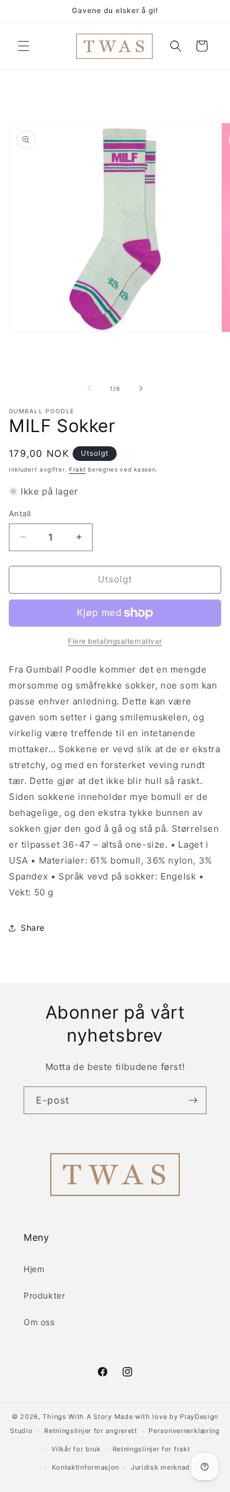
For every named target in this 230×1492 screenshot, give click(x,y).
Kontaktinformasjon (86, 1467)
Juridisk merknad (160, 1467)
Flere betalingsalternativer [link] (115, 641)
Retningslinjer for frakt (151, 1449)
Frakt (77, 469)
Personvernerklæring (184, 1431)
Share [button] (33, 928)
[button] (24, 46)
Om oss (39, 1322)
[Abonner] (193, 1100)
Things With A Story (76, 1416)
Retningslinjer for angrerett (90, 1431)
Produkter (44, 1295)
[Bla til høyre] (141, 388)
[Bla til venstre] (89, 388)
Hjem (34, 1269)
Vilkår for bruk (76, 1449)
